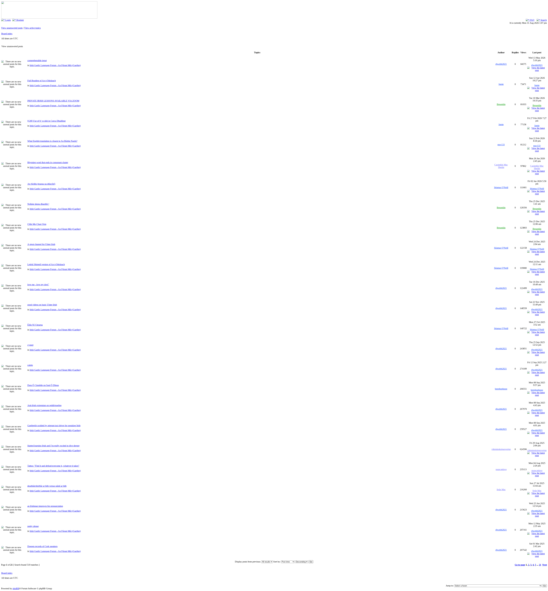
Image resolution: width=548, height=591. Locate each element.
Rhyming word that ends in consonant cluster (47, 162)
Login (8, 20)
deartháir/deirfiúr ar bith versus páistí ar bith (47, 486)
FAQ (531, 20)
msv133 (501, 144)
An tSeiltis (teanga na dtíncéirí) (41, 184)
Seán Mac (501, 489)
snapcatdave (501, 469)
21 (540, 565)
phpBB (16, 588)
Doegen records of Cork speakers (42, 546)
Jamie (501, 84)
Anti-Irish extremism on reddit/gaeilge (44, 405)
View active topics (32, 28)
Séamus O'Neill (501, 187)
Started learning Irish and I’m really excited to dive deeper (53, 445)
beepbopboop (501, 389)
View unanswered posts (12, 28)
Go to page (520, 565)
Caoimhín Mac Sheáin (501, 166)
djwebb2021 (501, 64)
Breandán (501, 104)
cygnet (30, 345)
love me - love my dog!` (38, 284)
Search (543, 20)
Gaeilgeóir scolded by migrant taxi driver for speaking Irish (53, 425)
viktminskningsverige (501, 449)
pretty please (33, 526)
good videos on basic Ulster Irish (42, 304)
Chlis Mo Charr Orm (36, 224)
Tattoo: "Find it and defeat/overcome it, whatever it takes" (53, 466)
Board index (6, 33)
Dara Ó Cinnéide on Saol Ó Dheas (43, 385)
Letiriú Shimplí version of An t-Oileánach (46, 264)
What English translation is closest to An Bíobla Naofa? (52, 141)
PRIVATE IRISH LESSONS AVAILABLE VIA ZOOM (53, 101)
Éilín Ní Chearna (35, 325)
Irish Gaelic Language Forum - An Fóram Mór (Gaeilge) (55, 65)
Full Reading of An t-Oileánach (41, 80)
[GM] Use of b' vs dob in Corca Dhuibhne (46, 121)
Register (20, 20)
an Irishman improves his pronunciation (45, 506)
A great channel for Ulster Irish (41, 244)
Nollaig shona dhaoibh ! (38, 204)
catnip (30, 365)
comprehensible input (37, 60)
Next (544, 565)
